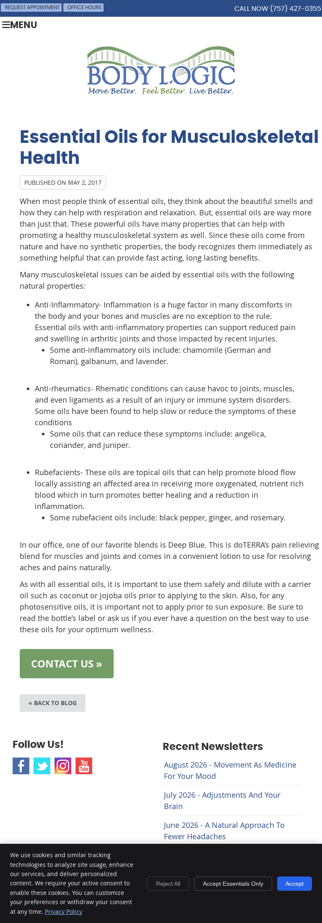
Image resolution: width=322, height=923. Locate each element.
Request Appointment (32, 7)
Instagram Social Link (63, 766)
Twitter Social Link (42, 766)
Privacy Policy (63, 911)
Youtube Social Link (83, 766)
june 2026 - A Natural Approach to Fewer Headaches (224, 830)
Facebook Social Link (21, 766)
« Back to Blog (53, 703)
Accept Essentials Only (233, 883)
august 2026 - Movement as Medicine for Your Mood (230, 770)
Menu (23, 25)
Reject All (168, 883)
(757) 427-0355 (295, 8)
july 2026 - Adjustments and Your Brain (222, 800)
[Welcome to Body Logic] (161, 92)
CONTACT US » (66, 664)
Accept (295, 883)
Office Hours (84, 7)
